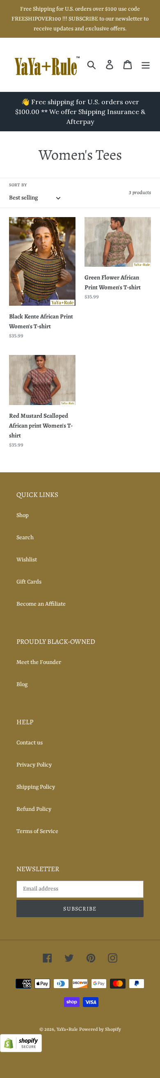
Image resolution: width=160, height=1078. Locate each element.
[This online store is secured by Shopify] (21, 1050)
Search (25, 537)
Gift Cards (28, 582)
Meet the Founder (38, 662)
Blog (21, 684)
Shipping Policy (35, 787)
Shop (22, 515)
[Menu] (146, 64)
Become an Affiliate (41, 604)
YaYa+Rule (67, 1029)
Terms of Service (37, 831)
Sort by (18, 185)
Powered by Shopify (100, 1029)
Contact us (29, 742)
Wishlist (26, 559)
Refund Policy (33, 809)
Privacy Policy (34, 765)
